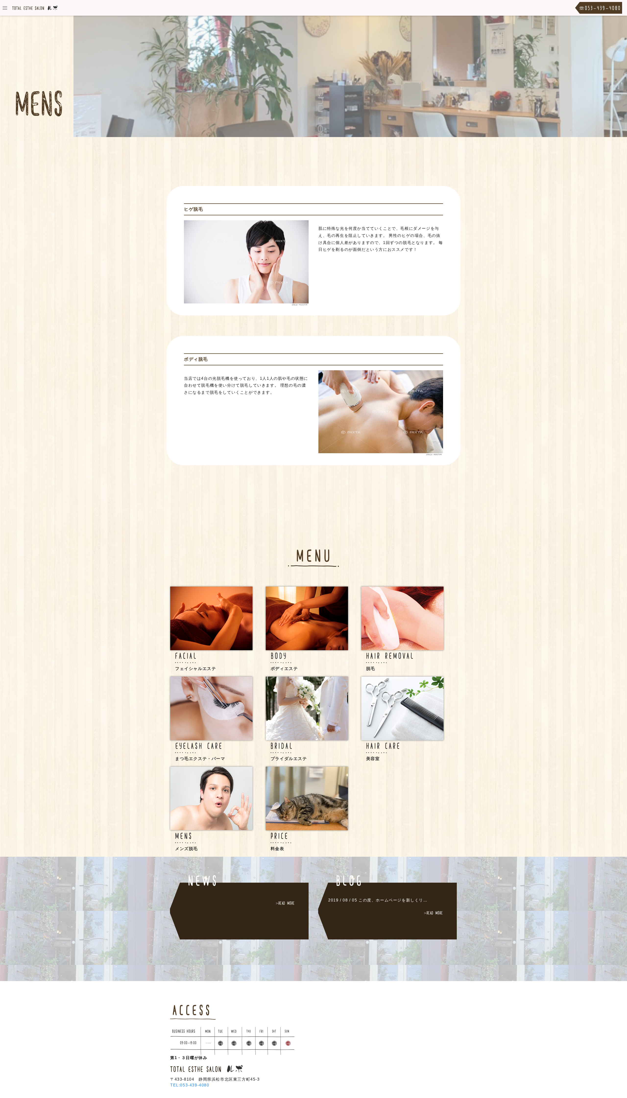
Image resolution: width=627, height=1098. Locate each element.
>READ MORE (285, 903)
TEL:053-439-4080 (189, 1085)
